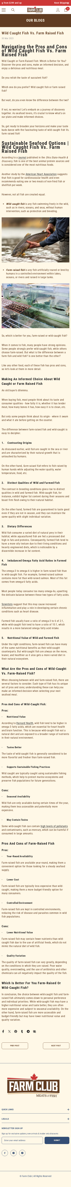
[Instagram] (13, 1153)
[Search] (13, 10)
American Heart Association (41, 174)
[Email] (34, 1031)
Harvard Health (24, 723)
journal (22, 157)
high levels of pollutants (54, 826)
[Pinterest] (15, 1031)
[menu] (4, 10)
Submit (57, 1140)
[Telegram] (28, 1031)
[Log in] (58, 10)
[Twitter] (9, 1031)
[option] (35, 3)
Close (68, 3)
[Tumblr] (21, 1031)
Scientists (7, 604)
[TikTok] (22, 1153)
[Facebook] (3, 1031)
